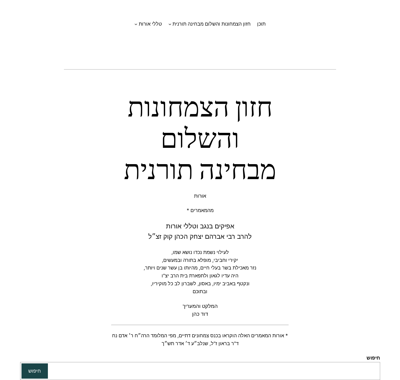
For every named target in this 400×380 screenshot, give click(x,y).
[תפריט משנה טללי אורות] (135, 24)
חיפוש (373, 358)
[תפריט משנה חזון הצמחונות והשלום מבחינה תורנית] (169, 24)
